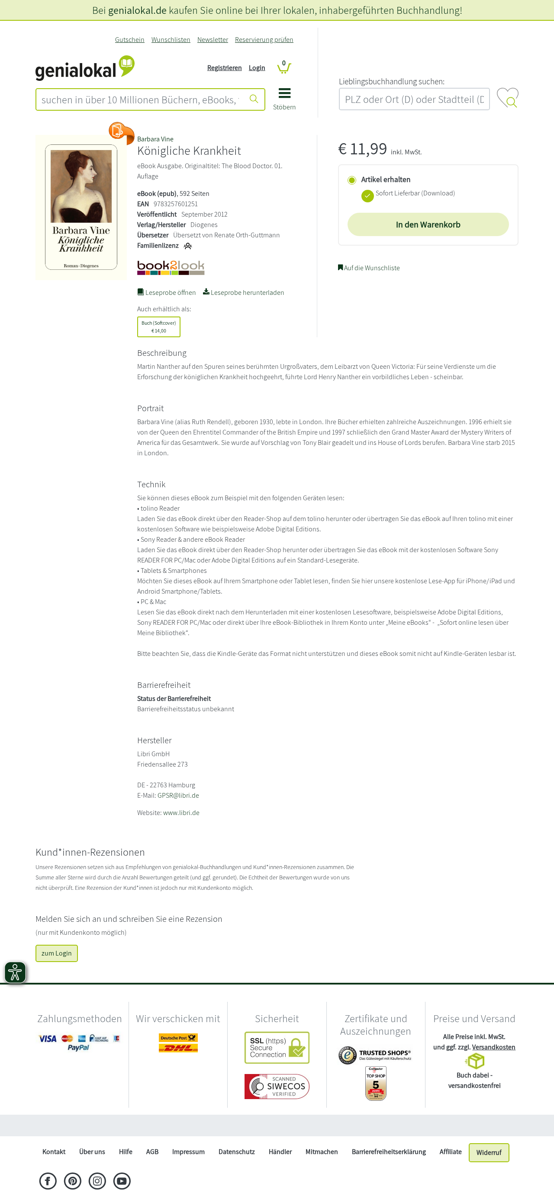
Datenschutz (237, 1151)
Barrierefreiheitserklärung (389, 1151)
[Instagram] (97, 1182)
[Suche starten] (254, 99)
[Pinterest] (72, 1182)
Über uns (92, 1151)
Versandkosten (493, 1047)
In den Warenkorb (428, 224)
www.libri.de (181, 812)
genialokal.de (137, 10)
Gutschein (130, 39)
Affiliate (451, 1151)
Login (257, 67)
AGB (152, 1151)
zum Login (57, 953)
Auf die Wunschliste (371, 267)
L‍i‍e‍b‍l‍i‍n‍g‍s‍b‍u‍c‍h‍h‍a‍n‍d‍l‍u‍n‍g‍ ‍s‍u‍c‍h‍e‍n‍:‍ (391, 81)
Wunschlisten (170, 39)
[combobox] (140, 99)
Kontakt (53, 1151)
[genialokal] (85, 67)
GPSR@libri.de (178, 795)
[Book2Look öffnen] (122, 133)
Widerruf (489, 1152)
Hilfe (125, 1151)
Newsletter (212, 39)
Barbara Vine (155, 139)
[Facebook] (47, 1182)
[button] (284, 102)
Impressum (188, 1151)
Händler (280, 1151)
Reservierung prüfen (264, 39)
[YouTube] (122, 1182)
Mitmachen (322, 1151)
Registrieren (224, 67)
